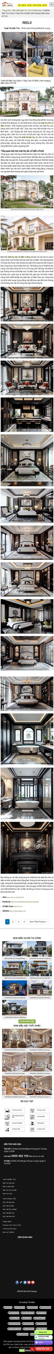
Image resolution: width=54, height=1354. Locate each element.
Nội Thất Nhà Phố (23, 1334)
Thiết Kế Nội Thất (20, 1307)
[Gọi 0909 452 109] (32, 1349)
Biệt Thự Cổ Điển (14, 1312)
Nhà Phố (44, 5)
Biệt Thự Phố (8, 1307)
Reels (19, 5)
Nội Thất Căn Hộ (42, 1329)
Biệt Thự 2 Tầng (42, 1312)
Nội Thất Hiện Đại (28, 1323)
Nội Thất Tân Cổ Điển (15, 1329)
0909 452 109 (42, 1349)
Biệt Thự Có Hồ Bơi (14, 1323)
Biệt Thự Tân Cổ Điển (28, 1312)
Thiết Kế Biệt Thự (33, 1307)
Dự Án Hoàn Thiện (37, 5)
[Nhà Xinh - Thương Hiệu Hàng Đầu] (7, 4)
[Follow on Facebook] (17, 1282)
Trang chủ (6, 10)
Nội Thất (29, 5)
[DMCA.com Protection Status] (27, 1350)
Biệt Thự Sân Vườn (40, 1318)
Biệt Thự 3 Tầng (15, 1318)
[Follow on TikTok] (21, 1282)
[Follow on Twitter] (25, 1282)
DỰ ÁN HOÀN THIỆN (27, 1021)
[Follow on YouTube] (33, 1282)
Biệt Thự (24, 5)
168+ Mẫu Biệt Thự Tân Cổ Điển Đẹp (26, 10)
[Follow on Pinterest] (29, 1282)
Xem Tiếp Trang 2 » (38, 922)
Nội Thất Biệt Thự (29, 1329)
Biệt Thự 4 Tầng (27, 1318)
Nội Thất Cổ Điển (42, 1323)
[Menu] (51, 4)
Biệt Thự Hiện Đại (46, 1307)
